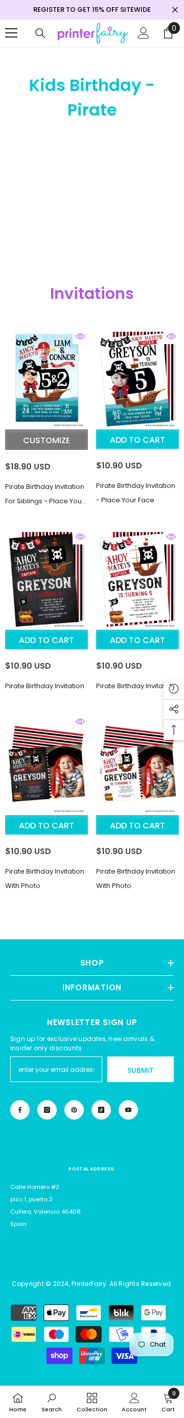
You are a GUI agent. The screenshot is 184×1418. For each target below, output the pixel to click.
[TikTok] (101, 1110)
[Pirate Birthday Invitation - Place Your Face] (137, 379)
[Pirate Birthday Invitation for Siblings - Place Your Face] (46, 379)
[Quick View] (80, 336)
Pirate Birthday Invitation (44, 686)
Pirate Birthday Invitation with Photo (44, 878)
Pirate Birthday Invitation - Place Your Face (135, 493)
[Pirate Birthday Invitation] (46, 579)
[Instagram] (47, 1110)
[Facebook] (20, 1110)
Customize (46, 440)
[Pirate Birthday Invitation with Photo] (46, 764)
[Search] (40, 33)
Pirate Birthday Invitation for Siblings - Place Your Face (44, 495)
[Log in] (143, 33)
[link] (51, 1402)
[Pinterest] (74, 1110)
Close (175, 10)
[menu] (11, 33)
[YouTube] (128, 1110)
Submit (140, 1070)
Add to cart (137, 440)
